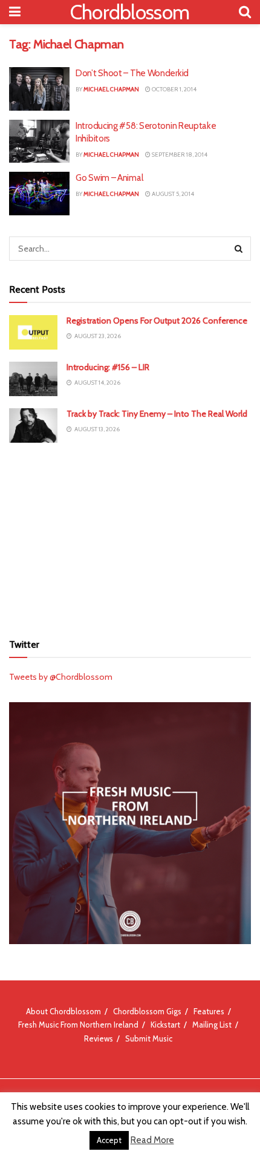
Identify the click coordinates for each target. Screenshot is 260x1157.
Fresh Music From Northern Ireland (78, 1024)
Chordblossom (130, 12)
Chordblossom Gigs (147, 1011)
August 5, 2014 (172, 194)
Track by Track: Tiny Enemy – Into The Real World (157, 413)
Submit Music (148, 1038)
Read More (152, 1140)
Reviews (98, 1038)
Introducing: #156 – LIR (108, 367)
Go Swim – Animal (109, 177)
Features (208, 1011)
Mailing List (212, 1024)
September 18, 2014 (179, 154)
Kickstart (165, 1024)
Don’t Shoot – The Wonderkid (132, 73)
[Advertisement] (130, 536)
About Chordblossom (63, 1011)
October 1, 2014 (174, 89)
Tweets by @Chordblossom (60, 676)
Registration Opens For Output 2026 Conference (157, 320)
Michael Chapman (111, 89)
